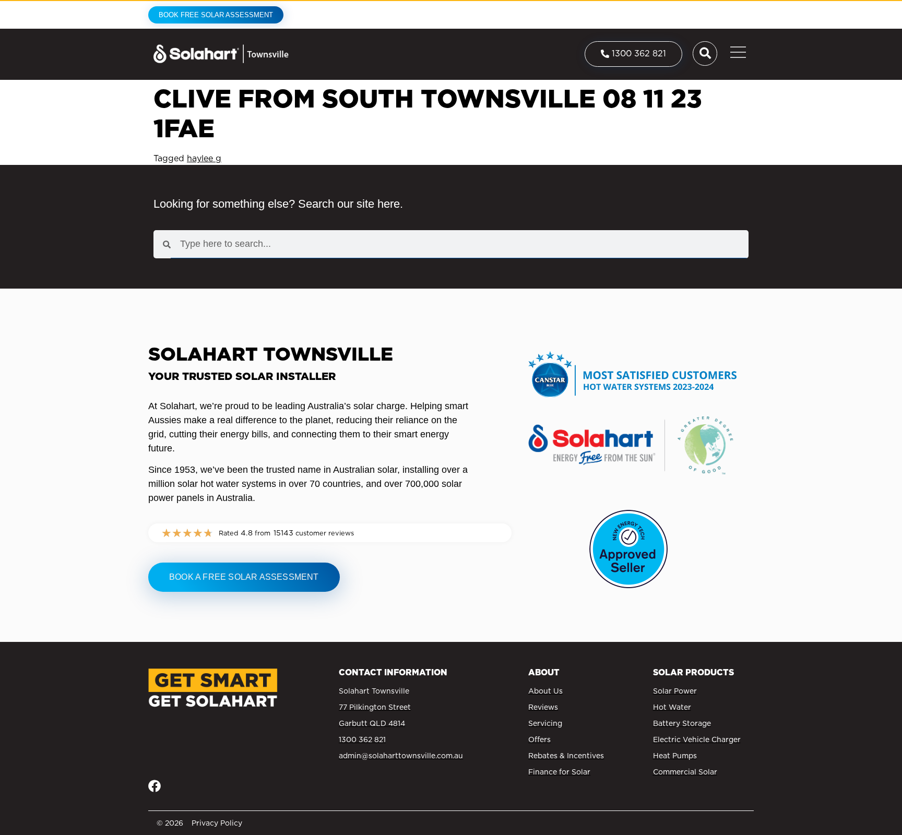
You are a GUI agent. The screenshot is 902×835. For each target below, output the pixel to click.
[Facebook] (154, 786)
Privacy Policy (217, 823)
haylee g (204, 158)
